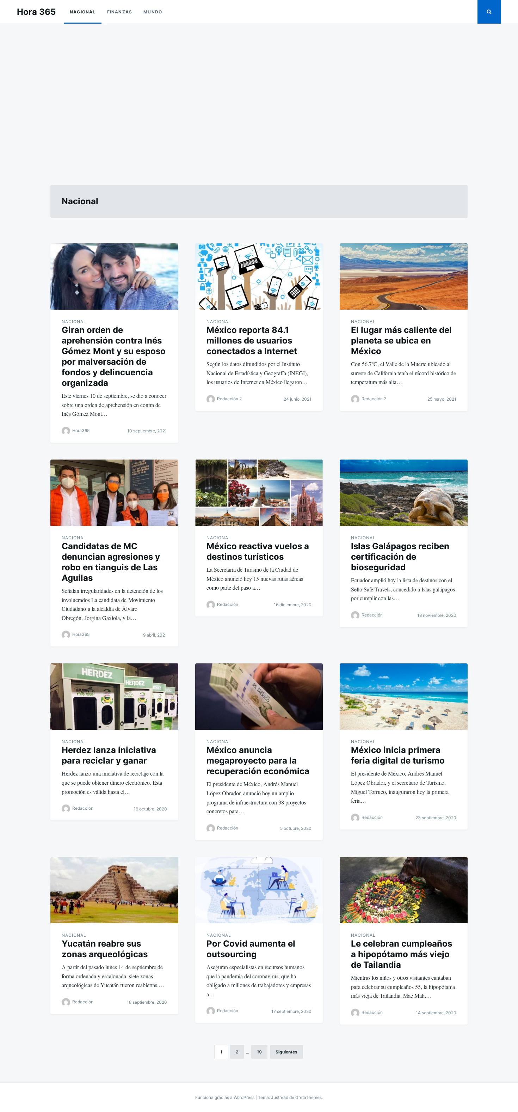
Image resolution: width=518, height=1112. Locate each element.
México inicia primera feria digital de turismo (398, 755)
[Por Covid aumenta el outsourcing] (259, 890)
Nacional (83, 11)
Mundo (152, 11)
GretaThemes (308, 1097)
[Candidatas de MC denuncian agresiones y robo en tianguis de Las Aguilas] (114, 493)
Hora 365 (36, 12)
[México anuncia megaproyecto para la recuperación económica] (259, 696)
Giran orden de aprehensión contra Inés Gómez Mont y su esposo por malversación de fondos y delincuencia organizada (114, 356)
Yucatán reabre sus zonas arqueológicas (105, 948)
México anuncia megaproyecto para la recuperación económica (257, 760)
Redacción (227, 604)
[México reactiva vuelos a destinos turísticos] (259, 493)
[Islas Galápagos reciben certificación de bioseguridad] (404, 493)
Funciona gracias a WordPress (225, 1097)
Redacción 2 (229, 398)
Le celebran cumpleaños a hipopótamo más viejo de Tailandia (401, 954)
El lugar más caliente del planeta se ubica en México (401, 340)
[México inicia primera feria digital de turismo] (404, 696)
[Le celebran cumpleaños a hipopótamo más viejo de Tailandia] (404, 890)
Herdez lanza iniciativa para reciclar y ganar (109, 755)
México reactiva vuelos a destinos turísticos (257, 551)
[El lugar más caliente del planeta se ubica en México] (404, 276)
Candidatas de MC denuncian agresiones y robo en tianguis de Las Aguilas (111, 562)
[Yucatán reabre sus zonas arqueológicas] (114, 890)
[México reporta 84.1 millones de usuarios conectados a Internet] (259, 276)
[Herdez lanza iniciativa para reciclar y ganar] (114, 696)
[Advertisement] (259, 96)
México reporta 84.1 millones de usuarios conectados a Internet (251, 340)
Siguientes (286, 1052)
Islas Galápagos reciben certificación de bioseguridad (400, 556)
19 (259, 1052)
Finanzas (119, 11)
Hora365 (81, 430)
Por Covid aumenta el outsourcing (250, 948)
